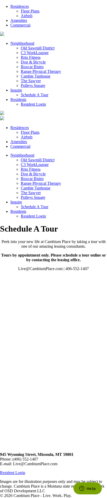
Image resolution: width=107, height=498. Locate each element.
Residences (19, 6)
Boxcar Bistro (32, 67)
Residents (18, 99)
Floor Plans (30, 11)
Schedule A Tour (34, 95)
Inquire (16, 90)
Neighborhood (22, 43)
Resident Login (33, 104)
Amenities (18, 20)
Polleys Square (33, 85)
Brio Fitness (31, 57)
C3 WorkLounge (35, 52)
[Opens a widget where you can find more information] (87, 488)
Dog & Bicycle (33, 62)
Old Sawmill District (38, 48)
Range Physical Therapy (41, 71)
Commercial (20, 25)
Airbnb (26, 16)
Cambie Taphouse (35, 76)
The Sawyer (31, 81)
